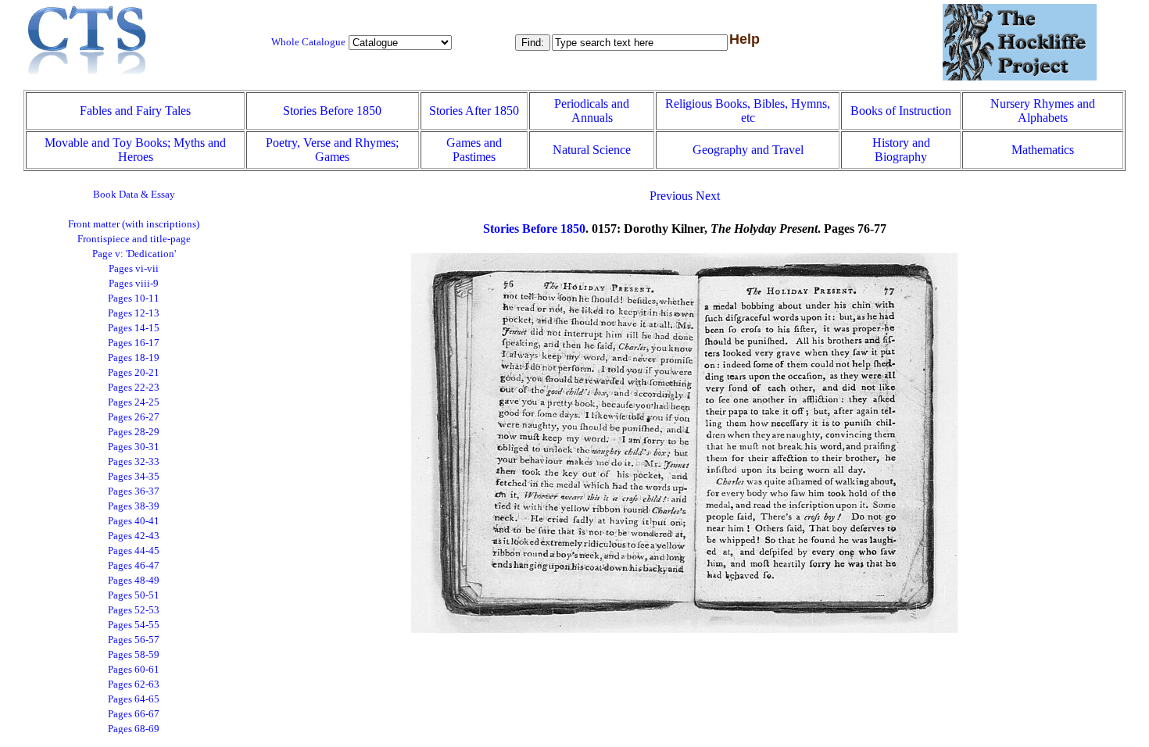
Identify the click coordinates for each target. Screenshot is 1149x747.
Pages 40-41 (133, 521)
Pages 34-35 (133, 476)
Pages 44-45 (133, 550)
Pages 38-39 (133, 506)
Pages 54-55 (133, 625)
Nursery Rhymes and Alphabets (1042, 110)
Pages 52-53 (133, 610)
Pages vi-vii (134, 268)
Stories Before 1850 (332, 110)
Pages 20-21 (133, 372)
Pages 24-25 (133, 402)
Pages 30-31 (133, 446)
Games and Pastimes (474, 149)
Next (708, 195)
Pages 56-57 (133, 639)
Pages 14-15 (133, 328)
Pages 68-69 (133, 729)
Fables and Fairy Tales (135, 110)
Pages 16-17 (133, 343)
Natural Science (592, 149)
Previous (671, 195)
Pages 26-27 (133, 417)
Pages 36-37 (133, 491)
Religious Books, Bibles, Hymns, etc (747, 110)
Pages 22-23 (133, 387)
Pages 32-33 (133, 461)
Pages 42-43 (133, 536)
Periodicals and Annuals (591, 110)
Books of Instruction (900, 110)
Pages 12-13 (133, 313)
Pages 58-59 (133, 654)
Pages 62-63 (133, 684)
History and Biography (901, 149)
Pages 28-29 (133, 432)
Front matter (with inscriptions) (133, 224)
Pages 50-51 (133, 595)
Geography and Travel (748, 149)
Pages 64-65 (133, 699)
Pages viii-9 (134, 283)
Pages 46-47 (133, 565)
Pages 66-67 (133, 714)
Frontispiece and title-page (134, 239)
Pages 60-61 (133, 669)
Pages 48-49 (133, 580)
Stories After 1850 (474, 110)
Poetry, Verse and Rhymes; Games (332, 149)
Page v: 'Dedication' (134, 253)
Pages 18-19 (133, 357)
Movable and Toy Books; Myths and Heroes (135, 149)
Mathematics (1042, 149)
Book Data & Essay (134, 194)
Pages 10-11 (133, 298)
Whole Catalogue (308, 42)
